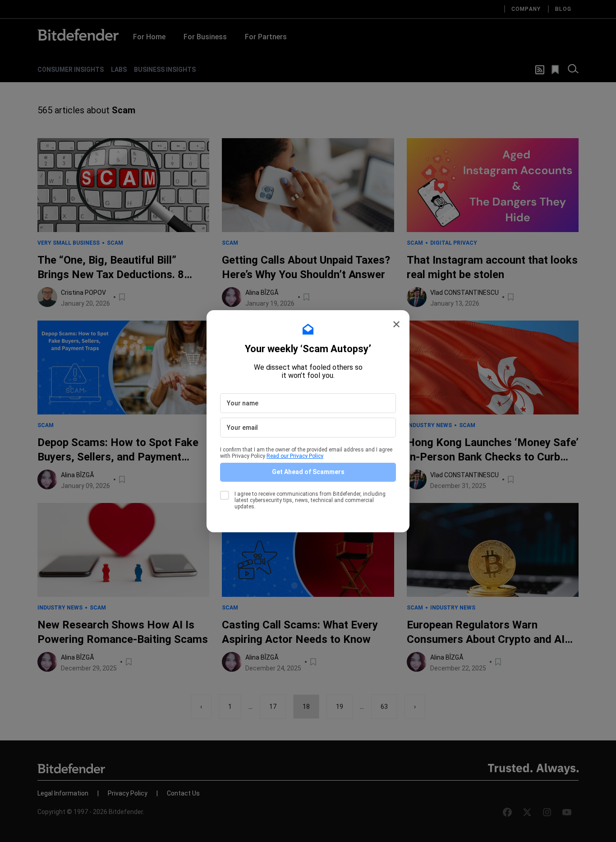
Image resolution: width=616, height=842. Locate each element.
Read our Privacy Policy (295, 456)
